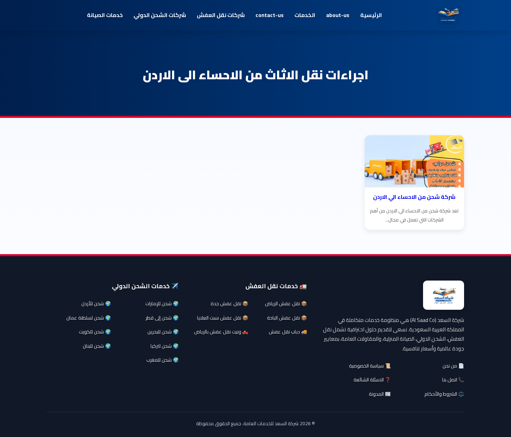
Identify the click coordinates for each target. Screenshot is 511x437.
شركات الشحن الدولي (159, 15)
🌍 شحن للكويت (95, 331)
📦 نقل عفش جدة (229, 303)
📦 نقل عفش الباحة (287, 317)
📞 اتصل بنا (453, 379)
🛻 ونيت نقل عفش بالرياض (221, 331)
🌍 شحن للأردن (96, 303)
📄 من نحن (453, 365)
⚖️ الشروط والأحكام (444, 393)
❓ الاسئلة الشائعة (372, 379)
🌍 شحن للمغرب (162, 359)
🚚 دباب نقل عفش (288, 331)
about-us (337, 15)
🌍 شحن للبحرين (163, 331)
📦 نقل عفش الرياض (286, 303)
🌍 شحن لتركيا (165, 345)
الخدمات (304, 15)
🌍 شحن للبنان (97, 345)
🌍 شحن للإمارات (162, 303)
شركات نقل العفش (221, 15)
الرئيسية (371, 15)
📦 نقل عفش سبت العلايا (222, 317)
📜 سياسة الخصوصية (370, 365)
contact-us (270, 15)
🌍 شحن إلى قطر (162, 317)
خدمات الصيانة (105, 15)
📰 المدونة (380, 393)
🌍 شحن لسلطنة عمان (88, 317)
